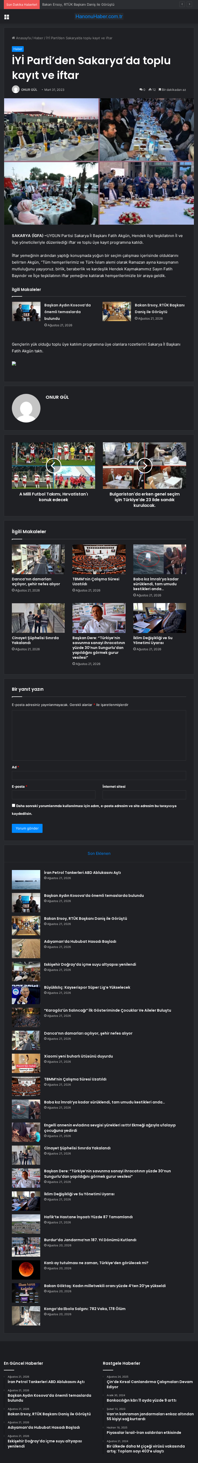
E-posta (19, 786)
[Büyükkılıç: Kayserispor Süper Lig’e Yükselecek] (26, 994)
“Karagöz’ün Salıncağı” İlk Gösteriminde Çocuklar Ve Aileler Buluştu (107, 1010)
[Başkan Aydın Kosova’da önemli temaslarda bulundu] (26, 311)
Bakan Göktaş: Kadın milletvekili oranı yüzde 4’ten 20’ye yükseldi (105, 1285)
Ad (15, 767)
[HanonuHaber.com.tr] (99, 16)
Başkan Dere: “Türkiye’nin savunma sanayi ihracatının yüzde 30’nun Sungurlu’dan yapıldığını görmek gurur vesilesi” (98, 647)
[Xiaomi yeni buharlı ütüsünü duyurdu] (26, 1063)
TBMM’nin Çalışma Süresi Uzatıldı (95, 581)
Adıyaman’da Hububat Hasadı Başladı (80, 941)
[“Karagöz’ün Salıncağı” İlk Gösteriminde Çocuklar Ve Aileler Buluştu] (26, 1017)
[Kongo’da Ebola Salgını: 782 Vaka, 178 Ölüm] (26, 1316)
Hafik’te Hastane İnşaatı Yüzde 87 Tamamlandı (88, 1217)
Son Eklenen (99, 853)
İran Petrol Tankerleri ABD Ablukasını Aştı (82, 872)
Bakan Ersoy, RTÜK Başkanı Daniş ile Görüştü (78, 4)
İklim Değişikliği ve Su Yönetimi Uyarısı (152, 640)
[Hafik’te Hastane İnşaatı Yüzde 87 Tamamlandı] (26, 1224)
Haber (38, 38)
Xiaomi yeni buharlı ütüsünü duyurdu (78, 1056)
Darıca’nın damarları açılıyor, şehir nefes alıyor (36, 581)
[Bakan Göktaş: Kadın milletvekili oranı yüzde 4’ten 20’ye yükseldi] (26, 1293)
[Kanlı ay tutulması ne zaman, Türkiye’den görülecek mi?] (26, 1270)
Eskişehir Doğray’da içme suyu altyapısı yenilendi (90, 964)
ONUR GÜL (29, 90)
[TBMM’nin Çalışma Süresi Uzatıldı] (98, 559)
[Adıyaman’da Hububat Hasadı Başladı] (26, 948)
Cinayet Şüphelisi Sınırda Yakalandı (35, 640)
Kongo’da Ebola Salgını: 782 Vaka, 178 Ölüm (85, 1308)
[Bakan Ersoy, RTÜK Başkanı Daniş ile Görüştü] (117, 311)
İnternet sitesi (114, 786)
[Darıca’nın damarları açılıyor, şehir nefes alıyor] (38, 559)
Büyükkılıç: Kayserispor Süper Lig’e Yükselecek (87, 987)
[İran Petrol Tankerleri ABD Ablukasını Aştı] (26, 879)
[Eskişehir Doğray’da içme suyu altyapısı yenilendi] (26, 971)
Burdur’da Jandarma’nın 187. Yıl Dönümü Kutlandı (90, 1239)
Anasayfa (23, 38)
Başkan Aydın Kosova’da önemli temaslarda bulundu (67, 312)
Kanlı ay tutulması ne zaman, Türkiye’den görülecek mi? (96, 1262)
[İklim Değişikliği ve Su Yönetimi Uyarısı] (159, 618)
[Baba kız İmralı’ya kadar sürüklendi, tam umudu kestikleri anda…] (159, 559)
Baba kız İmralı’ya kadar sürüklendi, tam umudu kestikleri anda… (156, 583)
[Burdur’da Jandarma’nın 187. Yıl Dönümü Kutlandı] (26, 1247)
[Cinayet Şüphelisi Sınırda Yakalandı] (38, 618)
